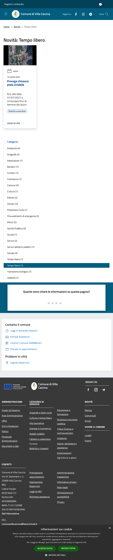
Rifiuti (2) (11, 222)
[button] (56, 555)
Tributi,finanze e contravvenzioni (65, 431)
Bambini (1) (13, 167)
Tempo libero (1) (15, 259)
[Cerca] (107, 14)
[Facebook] (75, 14)
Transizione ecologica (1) (19, 271)
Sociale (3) (12, 253)
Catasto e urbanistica (40, 439)
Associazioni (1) (15, 160)
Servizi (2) (12, 240)
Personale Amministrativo (9, 439)
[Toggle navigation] (6, 14)
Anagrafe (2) (13, 154)
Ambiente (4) (13, 148)
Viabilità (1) (12, 277)
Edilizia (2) (12, 197)
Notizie (88, 410)
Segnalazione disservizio (36, 484)
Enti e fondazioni (10, 426)
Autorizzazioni (64, 453)
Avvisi (15, 71)
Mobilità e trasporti (39, 448)
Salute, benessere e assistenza (67, 445)
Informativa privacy (67, 482)
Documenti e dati (10, 446)
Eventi (88, 440)
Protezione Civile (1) (17, 210)
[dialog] (56, 542)
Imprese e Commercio (40, 428)
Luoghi (88, 435)
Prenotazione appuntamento (36, 475)
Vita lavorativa (36, 423)
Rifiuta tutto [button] (68, 548)
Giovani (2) (12, 204)
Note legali (62, 487)
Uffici (4, 421)
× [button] (110, 528)
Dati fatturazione (10, 513)
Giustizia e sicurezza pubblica (67, 421)
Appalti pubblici (37, 434)
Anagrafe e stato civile (40, 412)
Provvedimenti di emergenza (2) (23, 216)
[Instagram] (82, 14)
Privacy (60, 502)
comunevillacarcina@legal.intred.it (19, 524)
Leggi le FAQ (35, 491)
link (84, 542)
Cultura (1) (12, 191)
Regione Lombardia (14, 4)
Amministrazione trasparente (65, 475)
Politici (5, 431)
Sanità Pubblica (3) (16, 228)
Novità (17, 26)
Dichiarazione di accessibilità (65, 494)
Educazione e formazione (63, 412)
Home (6, 26)
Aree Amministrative (12, 415)
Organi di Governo (11, 410)
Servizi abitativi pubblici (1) (20, 247)
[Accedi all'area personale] (100, 4)
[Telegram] (89, 14)
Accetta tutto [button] (45, 548)
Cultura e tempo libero (40, 418)
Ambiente (62, 438)
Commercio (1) (14, 179)
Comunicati (90, 415)
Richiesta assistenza (39, 496)
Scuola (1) (12, 234)
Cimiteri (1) (12, 173)
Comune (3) (13, 185)
